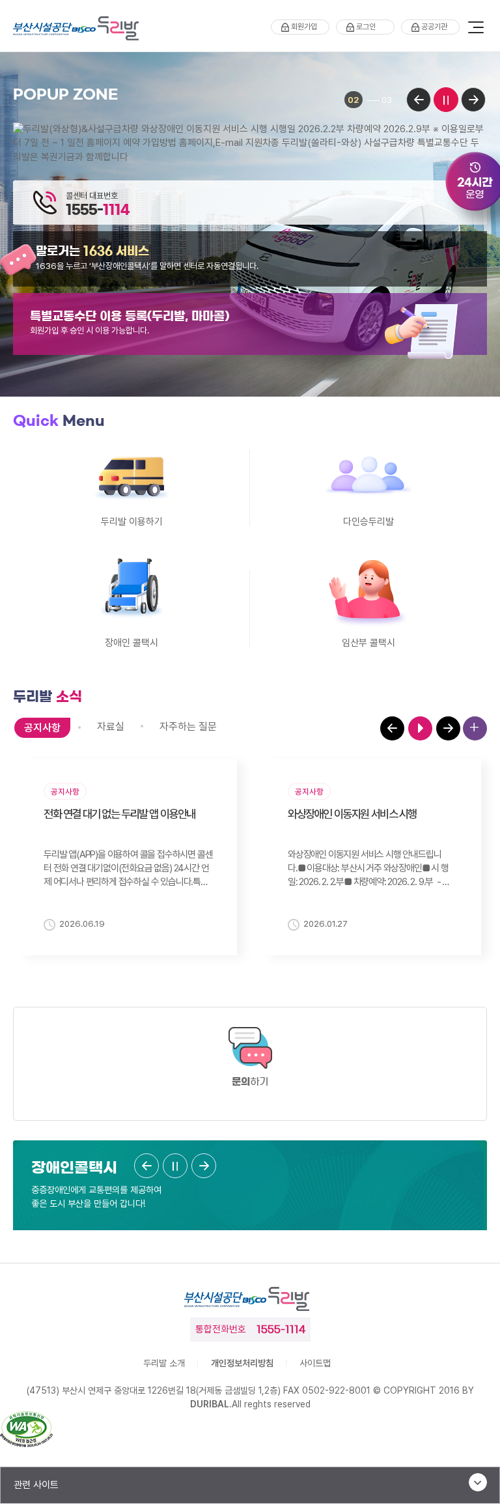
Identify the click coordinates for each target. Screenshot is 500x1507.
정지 (446, 99)
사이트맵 (315, 1363)
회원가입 (304, 26)
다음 (473, 99)
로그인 (366, 26)
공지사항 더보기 (475, 728)
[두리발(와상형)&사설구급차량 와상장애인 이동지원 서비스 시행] (250, 142)
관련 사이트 (36, 1485)
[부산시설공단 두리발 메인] (79, 28)
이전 (418, 99)
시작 (420, 728)
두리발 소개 (164, 1363)
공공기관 (434, 26)
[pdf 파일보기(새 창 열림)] (26, 1430)
